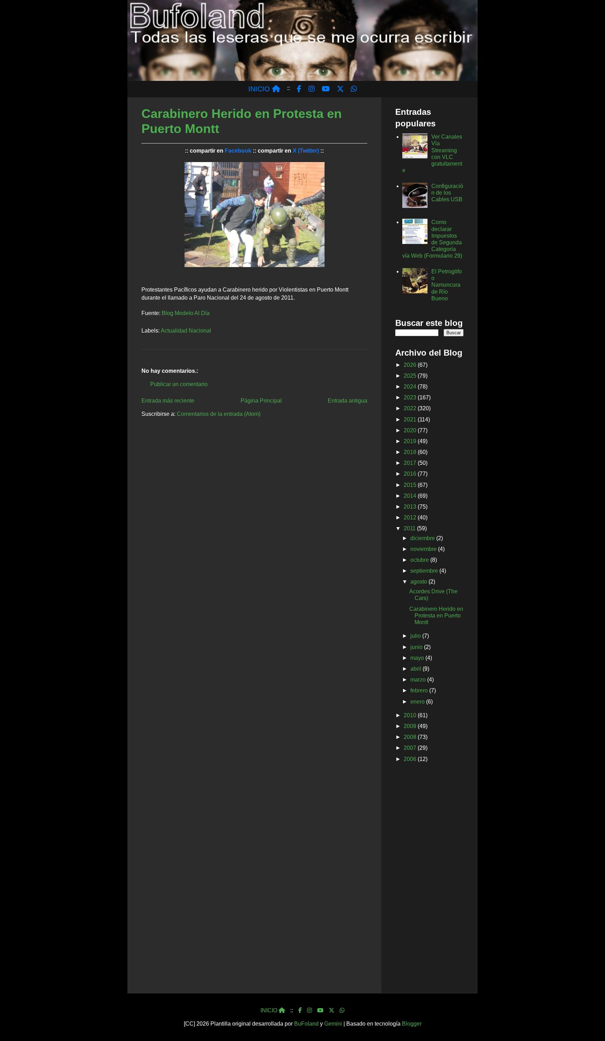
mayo (417, 658)
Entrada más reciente (167, 401)
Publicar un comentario (179, 384)
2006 (411, 759)
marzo (418, 680)
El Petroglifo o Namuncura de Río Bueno (446, 284)
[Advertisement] (429, 879)
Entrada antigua (347, 401)
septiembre (424, 571)
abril (416, 669)
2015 (411, 485)
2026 (411, 365)
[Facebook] (300, 1010)
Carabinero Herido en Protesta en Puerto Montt (436, 615)
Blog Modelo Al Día (186, 313)
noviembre (424, 549)
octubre (420, 560)
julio (416, 636)
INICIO (260, 89)
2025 (411, 376)
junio (417, 647)
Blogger (412, 1024)
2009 (411, 726)
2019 (411, 441)
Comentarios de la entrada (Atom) (218, 414)
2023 (411, 397)
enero (418, 702)
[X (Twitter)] (331, 1010)
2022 (411, 408)
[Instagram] (309, 1010)
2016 (411, 474)
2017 (411, 463)
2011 (410, 528)
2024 (411, 387)
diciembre (423, 538)
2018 (411, 452)
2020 (411, 430)
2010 (411, 715)
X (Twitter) (306, 151)
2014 (411, 496)
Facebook (238, 151)
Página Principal (261, 401)
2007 (411, 748)
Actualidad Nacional (186, 331)
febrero (419, 690)
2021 (411, 419)
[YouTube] (320, 1010)
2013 (411, 507)
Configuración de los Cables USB (447, 192)
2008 (411, 737)
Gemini (333, 1024)
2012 (411, 517)
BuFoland (306, 1024)
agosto (419, 582)
